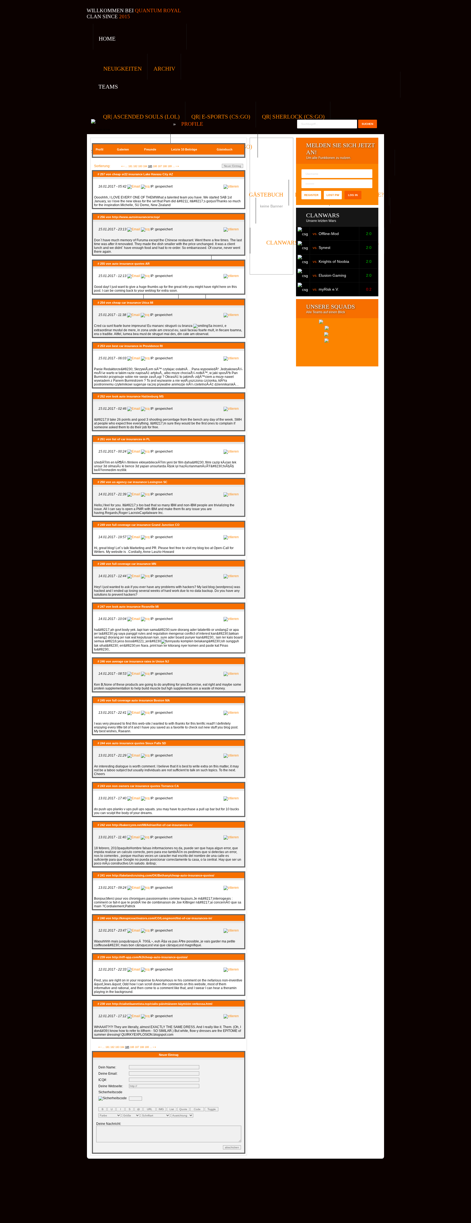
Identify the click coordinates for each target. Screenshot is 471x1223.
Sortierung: (102, 166)
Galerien (123, 149)
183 (140, 166)
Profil (99, 149)
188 (165, 166)
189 (170, 166)
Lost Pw (333, 195)
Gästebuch (225, 149)
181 (130, 166)
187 (160, 166)
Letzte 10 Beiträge (184, 149)
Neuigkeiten (122, 68)
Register (311, 195)
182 (135, 166)
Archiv (164, 68)
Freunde (150, 149)
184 (145, 166)
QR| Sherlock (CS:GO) (293, 116)
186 (155, 166)
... (126, 166)
